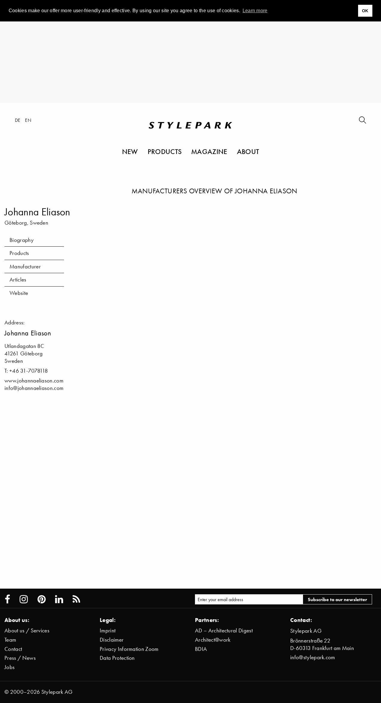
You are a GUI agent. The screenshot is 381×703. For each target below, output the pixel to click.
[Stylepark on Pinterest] (41, 599)
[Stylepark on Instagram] (23, 599)
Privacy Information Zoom (129, 649)
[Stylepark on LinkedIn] (59, 599)
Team (10, 639)
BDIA (201, 649)
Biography (22, 240)
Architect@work (212, 639)
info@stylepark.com (312, 657)
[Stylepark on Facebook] (7, 599)
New (130, 151)
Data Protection (117, 657)
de (18, 120)
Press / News (20, 657)
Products (165, 151)
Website (19, 293)
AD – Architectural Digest (224, 630)
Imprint (107, 630)
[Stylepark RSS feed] (76, 599)
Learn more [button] (255, 10)
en (28, 120)
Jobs (9, 667)
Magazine (209, 151)
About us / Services (26, 630)
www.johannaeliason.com (33, 380)
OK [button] (365, 10)
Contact (13, 649)
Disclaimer (112, 639)
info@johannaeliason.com (33, 388)
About (248, 151)
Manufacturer (25, 266)
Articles (18, 279)
